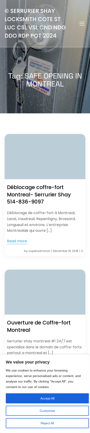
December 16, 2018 (65, 251)
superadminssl (39, 251)
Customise (47, 411)
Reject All (47, 423)
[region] (45, 394)
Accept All (47, 398)
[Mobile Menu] (81, 23)
